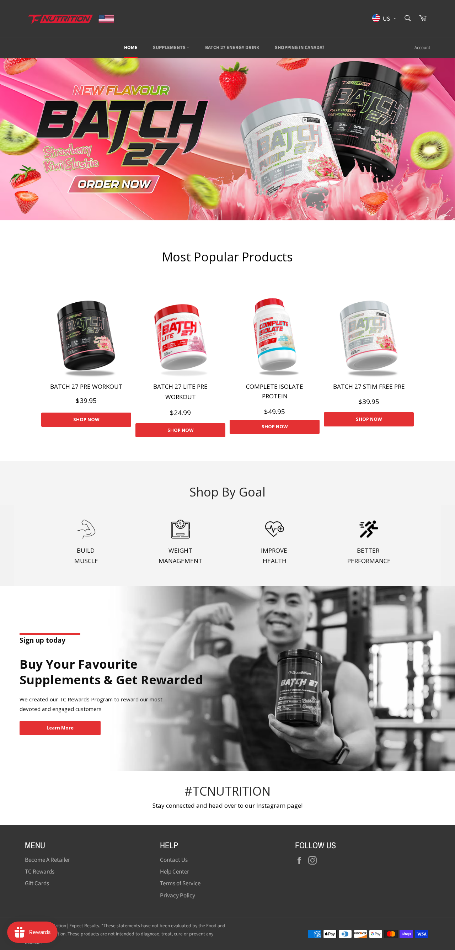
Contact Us (174, 860)
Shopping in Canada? (299, 47)
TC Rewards (39, 871)
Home (131, 47)
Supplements (170, 47)
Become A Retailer (47, 860)
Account (422, 47)
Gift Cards (37, 883)
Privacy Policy (177, 895)
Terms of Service (180, 883)
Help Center (174, 871)
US (386, 18)
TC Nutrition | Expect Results (70, 925)
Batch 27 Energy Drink (232, 47)
